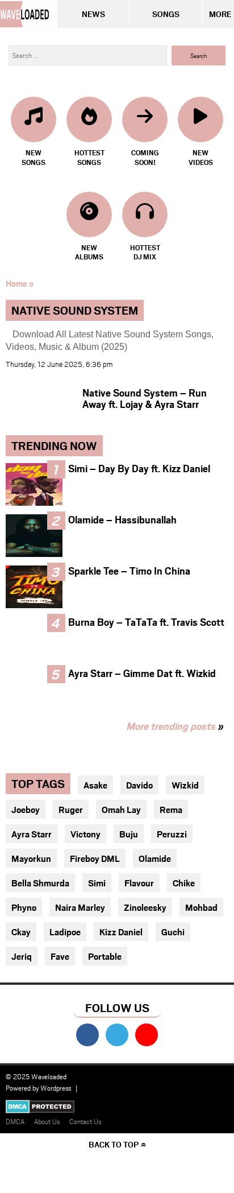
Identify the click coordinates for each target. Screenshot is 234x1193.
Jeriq (21, 956)
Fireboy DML (95, 858)
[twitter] (117, 1034)
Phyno (23, 907)
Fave (60, 956)
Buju (128, 834)
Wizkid (185, 785)
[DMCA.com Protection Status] (40, 1108)
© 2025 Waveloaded (36, 1076)
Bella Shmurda (40, 883)
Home (16, 283)
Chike (184, 883)
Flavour (139, 883)
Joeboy (25, 809)
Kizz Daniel (121, 932)
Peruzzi (172, 834)
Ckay (21, 932)
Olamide (155, 858)
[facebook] (87, 1034)
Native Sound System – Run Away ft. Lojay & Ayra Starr (144, 398)
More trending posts (174, 726)
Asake (95, 785)
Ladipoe (65, 932)
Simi (97, 883)
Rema (171, 809)
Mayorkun (31, 858)
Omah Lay (121, 809)
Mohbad (201, 907)
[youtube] (146, 1034)
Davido (139, 785)
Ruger (70, 809)
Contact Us (85, 1121)
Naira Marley (80, 907)
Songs (165, 14)
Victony (85, 834)
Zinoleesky (145, 907)
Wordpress (55, 1087)
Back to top (114, 1144)
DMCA (15, 1121)
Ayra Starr (31, 834)
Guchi (173, 932)
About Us (47, 1121)
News (93, 14)
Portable (105, 956)
